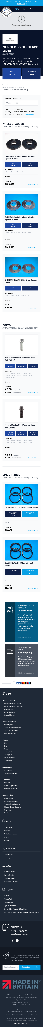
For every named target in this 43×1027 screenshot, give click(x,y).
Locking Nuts (8, 755)
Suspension (7, 767)
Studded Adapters (10, 733)
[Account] (24, 9)
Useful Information (10, 834)
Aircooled (6, 780)
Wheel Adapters (9, 722)
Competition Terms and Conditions (15, 909)
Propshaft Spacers (10, 773)
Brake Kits (7, 783)
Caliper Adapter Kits (10, 786)
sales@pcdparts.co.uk (19, 934)
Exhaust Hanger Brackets (12, 807)
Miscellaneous (8, 813)
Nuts (5, 746)
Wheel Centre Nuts (10, 758)
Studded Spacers (9, 715)
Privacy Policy (8, 899)
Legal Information (10, 906)
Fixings (5, 740)
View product (32, 184)
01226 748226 (19, 931)
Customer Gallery (10, 878)
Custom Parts (8, 854)
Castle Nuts (8, 761)
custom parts (28, 114)
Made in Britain (9, 875)
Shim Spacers (8, 709)
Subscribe (26, 967)
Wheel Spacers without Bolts (13, 706)
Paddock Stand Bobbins (12, 804)
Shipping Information (25, 673)
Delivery (6, 841)
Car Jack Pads (8, 798)
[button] (31, 9)
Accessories (8, 795)
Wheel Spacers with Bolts (12, 703)
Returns (6, 837)
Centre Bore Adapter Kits (12, 728)
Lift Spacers (8, 770)
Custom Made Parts (24, 638)
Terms (9, 890)
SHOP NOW (21, 4)
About (9, 866)
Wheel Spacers (9, 700)
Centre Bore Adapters (11, 730)
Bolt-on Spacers (9, 712)
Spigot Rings (8, 810)
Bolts (5, 743)
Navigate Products (13, 98)
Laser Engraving (9, 858)
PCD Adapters (8, 725)
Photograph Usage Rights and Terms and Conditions (21, 912)
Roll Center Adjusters (11, 801)
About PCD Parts (9, 872)
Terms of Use (8, 902)
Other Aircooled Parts (11, 789)
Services (10, 849)
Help (8, 821)
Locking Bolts (8, 752)
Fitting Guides (8, 827)
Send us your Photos (11, 882)
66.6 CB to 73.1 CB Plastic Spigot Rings (21, 507)
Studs (6, 749)
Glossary (7, 831)
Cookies (6, 896)
